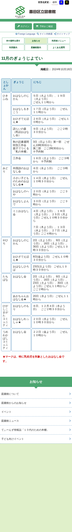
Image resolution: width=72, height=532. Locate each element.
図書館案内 (36, 47)
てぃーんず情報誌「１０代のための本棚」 (25, 429)
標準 (55, 2)
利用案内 (13, 47)
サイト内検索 (46, 34)
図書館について (10, 393)
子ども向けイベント (12, 438)
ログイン (25, 26)
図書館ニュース (10, 420)
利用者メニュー (59, 41)
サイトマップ (63, 34)
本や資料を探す (13, 41)
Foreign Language (26, 34)
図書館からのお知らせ (13, 402)
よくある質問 (59, 47)
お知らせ (36, 41)
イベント (6, 411)
